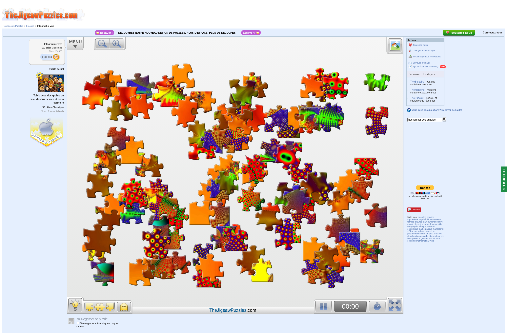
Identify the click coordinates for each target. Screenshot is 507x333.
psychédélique (426, 219)
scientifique (412, 229)
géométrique (420, 226)
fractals (413, 231)
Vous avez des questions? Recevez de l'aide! (437, 110)
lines (409, 238)
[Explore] (49, 57)
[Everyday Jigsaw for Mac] (47, 131)
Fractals (30, 26)
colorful (424, 236)
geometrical (426, 238)
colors (422, 233)
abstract (433, 236)
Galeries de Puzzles (13, 26)
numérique (433, 222)
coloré (410, 224)
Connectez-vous (492, 32)
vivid (432, 241)
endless (417, 236)
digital (410, 236)
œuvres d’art (421, 222)
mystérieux (412, 219)
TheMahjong (417, 89)
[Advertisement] (296, 14)
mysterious (430, 231)
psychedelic (413, 233)
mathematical (422, 241)
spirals (421, 231)
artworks (438, 233)
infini (440, 222)
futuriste (431, 226)
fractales (422, 217)
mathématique (425, 229)
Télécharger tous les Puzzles (427, 56)
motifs (439, 224)
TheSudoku (416, 97)
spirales (430, 217)
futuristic (437, 238)
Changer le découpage (424, 50)
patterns (416, 238)
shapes (429, 233)
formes (410, 222)
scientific (411, 241)
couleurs (437, 219)
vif (408, 231)
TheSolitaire (417, 81)
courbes (426, 224)
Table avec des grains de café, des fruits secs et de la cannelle (47, 99)
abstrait (417, 224)
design (410, 226)
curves (440, 236)
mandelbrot (438, 229)
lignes (433, 224)
